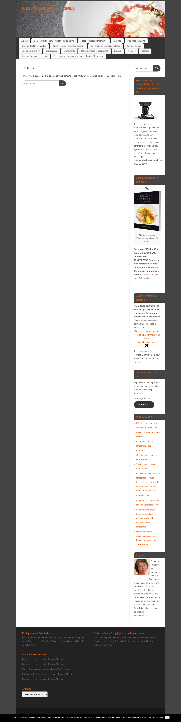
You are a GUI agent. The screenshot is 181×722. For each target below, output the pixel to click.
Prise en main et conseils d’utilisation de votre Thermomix (78, 56)
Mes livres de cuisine (136, 41)
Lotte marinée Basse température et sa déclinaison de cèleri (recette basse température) (145, 518)
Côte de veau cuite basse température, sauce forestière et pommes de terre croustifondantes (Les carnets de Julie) (148, 482)
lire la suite (140, 615)
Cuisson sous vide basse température (68, 46)
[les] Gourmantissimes (48, 7)
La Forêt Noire (142, 495)
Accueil (24, 41)
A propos (131, 51)
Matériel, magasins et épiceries (94, 51)
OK (61, 83)
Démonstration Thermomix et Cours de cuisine (54, 41)
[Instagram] (160, 6)
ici (152, 274)
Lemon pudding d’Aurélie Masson (48, 659)
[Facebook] (146, 6)
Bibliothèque (51, 51)
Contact (145, 51)
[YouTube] (155, 6)
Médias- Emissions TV (30, 51)
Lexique (117, 51)
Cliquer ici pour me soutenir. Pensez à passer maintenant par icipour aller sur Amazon (147, 336)
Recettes (117, 41)
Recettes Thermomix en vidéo (34, 56)
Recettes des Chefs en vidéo (33, 46)
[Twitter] (150, 6)
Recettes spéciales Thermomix (94, 41)
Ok (167, 718)
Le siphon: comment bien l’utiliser (105, 46)
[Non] (177, 718)
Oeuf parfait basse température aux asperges (144, 445)
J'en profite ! (143, 404)
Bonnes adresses (133, 46)
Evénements (69, 51)
